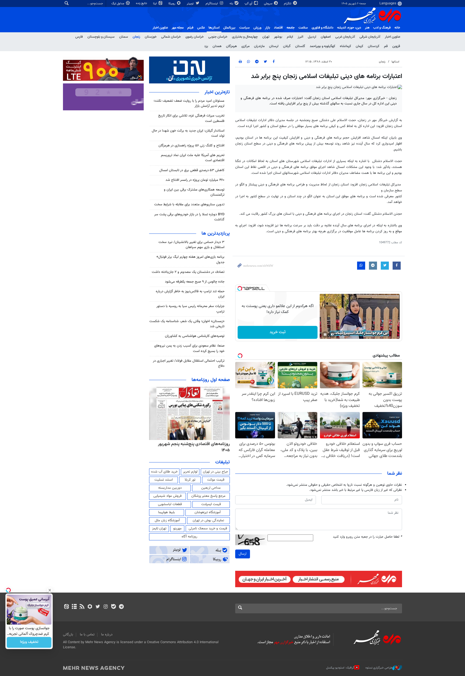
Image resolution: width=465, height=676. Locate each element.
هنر (367, 27)
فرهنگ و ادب (382, 27)
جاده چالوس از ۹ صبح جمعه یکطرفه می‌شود (194, 281)
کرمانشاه (345, 46)
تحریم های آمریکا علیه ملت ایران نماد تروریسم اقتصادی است (192, 158)
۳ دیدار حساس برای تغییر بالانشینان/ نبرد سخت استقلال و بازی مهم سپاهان (191, 245)
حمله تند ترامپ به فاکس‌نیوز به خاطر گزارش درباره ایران (190, 294)
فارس (79, 37)
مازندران (259, 46)
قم (386, 46)
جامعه (291, 27)
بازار (267, 27)
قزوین (396, 46)
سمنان (123, 37)
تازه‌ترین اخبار (217, 92)
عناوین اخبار (392, 37)
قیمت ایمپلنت (211, 504)
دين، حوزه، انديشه (349, 27)
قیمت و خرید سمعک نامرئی (208, 528)
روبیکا (172, 3)
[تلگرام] (121, 607)
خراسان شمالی (171, 37)
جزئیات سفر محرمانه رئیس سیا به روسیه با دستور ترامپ (190, 309)
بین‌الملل (229, 27)
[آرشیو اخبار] (74, 607)
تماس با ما (87, 634)
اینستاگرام (212, 3)
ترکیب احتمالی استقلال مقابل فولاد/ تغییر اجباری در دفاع (188, 363)
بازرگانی (68, 634)
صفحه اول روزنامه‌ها (211, 379)
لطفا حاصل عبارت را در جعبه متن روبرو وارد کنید (367, 537)
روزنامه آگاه (189, 536)
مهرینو (177, 528)
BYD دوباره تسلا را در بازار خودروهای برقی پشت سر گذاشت (189, 217)
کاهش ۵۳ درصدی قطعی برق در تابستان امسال (191, 170)
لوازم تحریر (190, 471)
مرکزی (245, 46)
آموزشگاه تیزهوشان (208, 512)
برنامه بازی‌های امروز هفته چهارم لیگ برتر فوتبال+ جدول (190, 259)
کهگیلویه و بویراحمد (322, 46)
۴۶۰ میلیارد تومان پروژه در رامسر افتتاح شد (194, 180)
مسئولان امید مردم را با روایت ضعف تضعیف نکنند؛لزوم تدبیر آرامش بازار (189, 103)
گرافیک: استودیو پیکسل (340, 668)
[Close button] (49, 590)
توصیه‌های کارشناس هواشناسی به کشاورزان (194, 336)
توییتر (191, 3)
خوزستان (151, 37)
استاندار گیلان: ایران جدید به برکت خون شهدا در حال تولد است (188, 133)
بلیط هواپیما (166, 512)
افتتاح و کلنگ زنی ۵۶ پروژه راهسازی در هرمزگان (191, 145)
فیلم (190, 27)
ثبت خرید (278, 332)
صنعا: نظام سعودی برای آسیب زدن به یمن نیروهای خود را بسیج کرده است (189, 348)
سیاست (244, 27)
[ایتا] (66, 607)
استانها (395, 61)
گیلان (287, 46)
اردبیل (312, 37)
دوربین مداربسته (170, 488)
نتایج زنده (142, 3)
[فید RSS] (82, 607)
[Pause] (325, 334)
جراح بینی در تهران (215, 471)
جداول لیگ (118, 3)
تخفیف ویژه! (29, 642)
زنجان (136, 37)
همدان (217, 46)
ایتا (155, 3)
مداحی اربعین (211, 488)
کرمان (359, 46)
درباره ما (106, 634)
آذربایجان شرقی (370, 37)
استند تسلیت (163, 480)
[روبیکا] (90, 607)
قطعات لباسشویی (170, 504)
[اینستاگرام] (105, 607)
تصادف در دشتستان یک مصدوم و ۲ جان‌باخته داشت (188, 272)
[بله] (113, 607)
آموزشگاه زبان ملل (167, 520)
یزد (206, 46)
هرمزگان (231, 46)
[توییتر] (97, 607)
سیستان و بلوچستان (101, 37)
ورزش (257, 27)
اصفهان (326, 37)
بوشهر (278, 37)
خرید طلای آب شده (164, 471)
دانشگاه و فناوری (322, 27)
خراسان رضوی (194, 37)
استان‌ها (214, 27)
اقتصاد (278, 27)
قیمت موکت (215, 480)
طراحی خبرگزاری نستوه (378, 668)
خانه (397, 27)
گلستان (300, 46)
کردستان (373, 46)
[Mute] (332, 334)
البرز (300, 37)
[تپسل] (239, 288)
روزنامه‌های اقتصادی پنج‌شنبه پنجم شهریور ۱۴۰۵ (194, 447)
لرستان (274, 46)
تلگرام (288, 3)
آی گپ (249, 3)
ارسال (242, 554)
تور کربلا (190, 480)
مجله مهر (178, 27)
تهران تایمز (159, 528)
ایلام (290, 37)
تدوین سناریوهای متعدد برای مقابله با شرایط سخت (189, 204)
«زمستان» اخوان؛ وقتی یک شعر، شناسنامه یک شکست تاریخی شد (186, 324)
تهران (265, 37)
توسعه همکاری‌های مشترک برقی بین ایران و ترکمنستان (194, 192)
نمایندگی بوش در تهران (208, 520)
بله (232, 3)
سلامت (303, 27)
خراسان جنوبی (217, 37)
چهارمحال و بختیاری (245, 37)
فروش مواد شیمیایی (167, 496)
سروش (268, 3)
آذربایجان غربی (345, 37)
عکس (201, 27)
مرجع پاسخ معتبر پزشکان (208, 496)
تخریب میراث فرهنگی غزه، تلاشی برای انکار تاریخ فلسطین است (191, 118)
